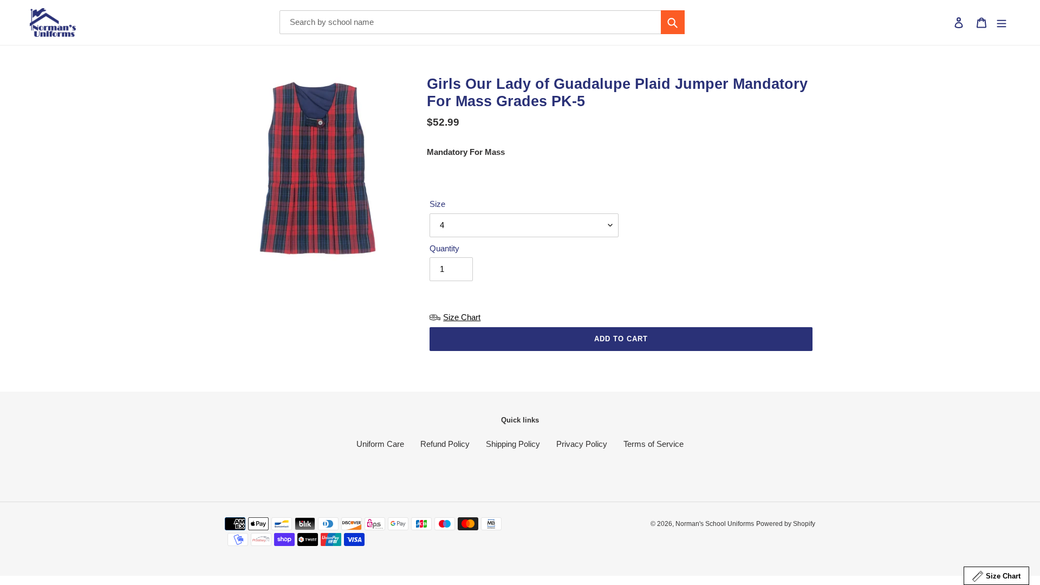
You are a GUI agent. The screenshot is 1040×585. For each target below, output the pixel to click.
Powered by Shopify (785, 524)
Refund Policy (445, 443)
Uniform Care (380, 443)
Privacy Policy (581, 443)
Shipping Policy (513, 443)
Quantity (444, 248)
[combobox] (482, 22)
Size (437, 204)
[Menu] (1001, 22)
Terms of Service (653, 443)
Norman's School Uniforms (714, 524)
